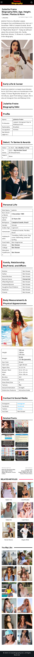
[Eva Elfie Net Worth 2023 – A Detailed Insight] (9, 557)
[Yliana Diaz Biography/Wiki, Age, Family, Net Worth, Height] (24, 557)
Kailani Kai (9, 520)
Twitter (20, 409)
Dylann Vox (9, 500)
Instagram (21, 404)
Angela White (25, 540)
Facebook (20, 406)
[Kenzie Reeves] (9, 530)
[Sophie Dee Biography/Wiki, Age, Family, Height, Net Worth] (24, 621)
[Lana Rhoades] (25, 490)
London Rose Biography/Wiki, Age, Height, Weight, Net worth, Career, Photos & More (25, 471)
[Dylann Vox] (9, 490)
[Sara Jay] (9, 637)
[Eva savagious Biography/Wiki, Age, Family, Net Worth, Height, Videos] (9, 573)
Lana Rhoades (25, 500)
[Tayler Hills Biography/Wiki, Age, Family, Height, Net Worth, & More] (9, 621)
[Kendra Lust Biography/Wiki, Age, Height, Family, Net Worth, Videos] (9, 589)
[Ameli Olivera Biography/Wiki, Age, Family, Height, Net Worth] (24, 573)
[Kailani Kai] (9, 510)
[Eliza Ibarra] (24, 637)
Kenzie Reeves (9, 540)
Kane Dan (5, 17)
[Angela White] (25, 530)
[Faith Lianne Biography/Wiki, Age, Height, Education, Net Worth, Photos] (24, 605)
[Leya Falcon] (25, 510)
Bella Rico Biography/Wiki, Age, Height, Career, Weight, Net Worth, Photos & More (9, 471)
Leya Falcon (25, 520)
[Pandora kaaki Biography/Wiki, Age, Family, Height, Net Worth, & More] (9, 605)
